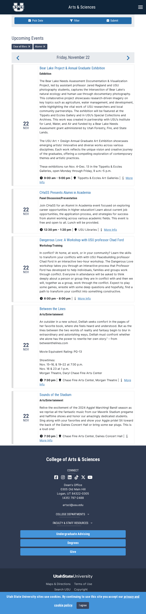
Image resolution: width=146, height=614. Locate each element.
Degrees (73, 543)
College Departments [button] (70, 514)
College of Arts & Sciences (73, 459)
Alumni (39, 46)
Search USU (62, 589)
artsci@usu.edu (73, 505)
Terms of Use (83, 584)
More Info (110, 229)
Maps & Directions (58, 584)
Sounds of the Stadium (55, 395)
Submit (114, 20)
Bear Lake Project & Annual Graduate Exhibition (72, 68)
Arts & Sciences (81, 7)
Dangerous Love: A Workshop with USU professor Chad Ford (82, 240)
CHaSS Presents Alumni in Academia (65, 192)
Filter (76, 20)
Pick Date (37, 20)
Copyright (81, 589)
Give (73, 552)
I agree (83, 605)
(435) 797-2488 (73, 498)
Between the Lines (53, 309)
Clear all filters (20, 46)
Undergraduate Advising (73, 534)
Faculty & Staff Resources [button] (70, 523)
